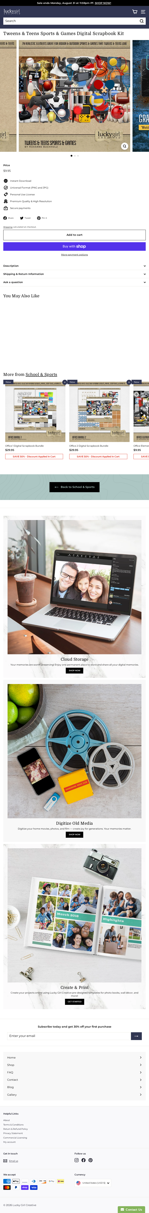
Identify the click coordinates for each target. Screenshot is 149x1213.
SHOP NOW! (103, 2)
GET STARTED (74, 1001)
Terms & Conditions (13, 1124)
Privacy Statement (13, 1133)
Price (6, 165)
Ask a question (13, 282)
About (6, 1120)
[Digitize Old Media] (74, 751)
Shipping (7, 227)
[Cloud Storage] (74, 587)
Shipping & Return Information (23, 273)
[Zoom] (124, 146)
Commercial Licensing (15, 1137)
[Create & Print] (74, 915)
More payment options (74, 254)
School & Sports (41, 374)
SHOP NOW (74, 670)
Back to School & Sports (77, 487)
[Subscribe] (136, 1036)
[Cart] (134, 12)
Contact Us (133, 1209)
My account (9, 1142)
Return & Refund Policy (15, 1129)
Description (11, 265)
